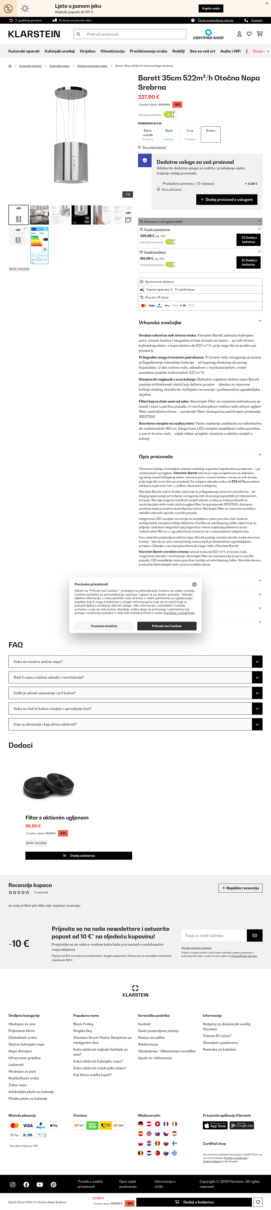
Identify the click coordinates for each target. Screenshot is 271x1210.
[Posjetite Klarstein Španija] (140, 1133)
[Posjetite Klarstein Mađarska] (174, 1133)
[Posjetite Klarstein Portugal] (157, 1153)
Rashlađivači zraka (23, 1078)
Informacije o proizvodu (149, 114)
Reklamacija (148, 1044)
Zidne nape (17, 1085)
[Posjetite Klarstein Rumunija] (157, 1143)
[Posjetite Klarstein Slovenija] (166, 1153)
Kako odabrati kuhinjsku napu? (98, 1061)
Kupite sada (211, 8)
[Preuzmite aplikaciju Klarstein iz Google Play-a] (242, 1125)
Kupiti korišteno (155, 252)
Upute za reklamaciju (155, 1058)
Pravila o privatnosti (235, 1157)
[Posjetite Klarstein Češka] (166, 1133)
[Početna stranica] (13, 66)
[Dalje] (268, 51)
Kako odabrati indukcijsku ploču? (99, 1068)
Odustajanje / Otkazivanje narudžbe (166, 1051)
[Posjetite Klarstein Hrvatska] (149, 1143)
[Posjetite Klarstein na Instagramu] (12, 1184)
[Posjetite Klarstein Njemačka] (140, 1123)
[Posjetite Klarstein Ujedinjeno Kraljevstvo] (149, 1133)
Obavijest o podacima (220, 1042)
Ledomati (16, 1064)
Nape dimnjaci (20, 1051)
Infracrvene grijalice (24, 1058)
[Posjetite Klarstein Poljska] (140, 1143)
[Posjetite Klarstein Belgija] (140, 1153)
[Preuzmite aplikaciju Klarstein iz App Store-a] (215, 1125)
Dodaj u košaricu (198, 1202)
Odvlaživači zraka (22, 1037)
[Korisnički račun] (239, 34)
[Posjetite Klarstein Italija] (174, 1123)
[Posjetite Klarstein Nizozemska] (149, 1153)
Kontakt (257, 20)
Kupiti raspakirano (157, 229)
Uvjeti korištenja (212, 1161)
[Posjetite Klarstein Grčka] (174, 1153)
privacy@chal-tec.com (244, 956)
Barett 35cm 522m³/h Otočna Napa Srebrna (144, 66)
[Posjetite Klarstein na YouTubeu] (40, 1184)
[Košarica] (260, 34)
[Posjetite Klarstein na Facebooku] (26, 1184)
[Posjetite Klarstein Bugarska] (166, 1143)
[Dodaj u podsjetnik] (258, 1202)
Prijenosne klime (21, 1031)
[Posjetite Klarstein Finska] (174, 1143)
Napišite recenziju (242, 888)
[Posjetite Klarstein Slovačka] (157, 1133)
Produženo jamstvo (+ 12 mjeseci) (188, 184)
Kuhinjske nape (60, 66)
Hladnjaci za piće (22, 1071)
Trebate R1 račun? (217, 1036)
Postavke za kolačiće (219, 1049)
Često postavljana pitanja (216, 20)
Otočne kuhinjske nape (92, 66)
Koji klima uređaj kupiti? (92, 1075)
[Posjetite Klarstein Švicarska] (157, 1123)
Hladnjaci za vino (22, 1024)
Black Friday (83, 1024)
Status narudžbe (151, 1037)
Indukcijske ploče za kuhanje (31, 1092)
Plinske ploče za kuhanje (27, 1098)
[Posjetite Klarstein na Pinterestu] (53, 1184)
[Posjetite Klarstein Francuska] (166, 1123)
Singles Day (82, 1031)
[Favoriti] (249, 34)
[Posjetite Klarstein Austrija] (149, 1123)
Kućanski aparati (30, 66)
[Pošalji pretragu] (78, 34)
